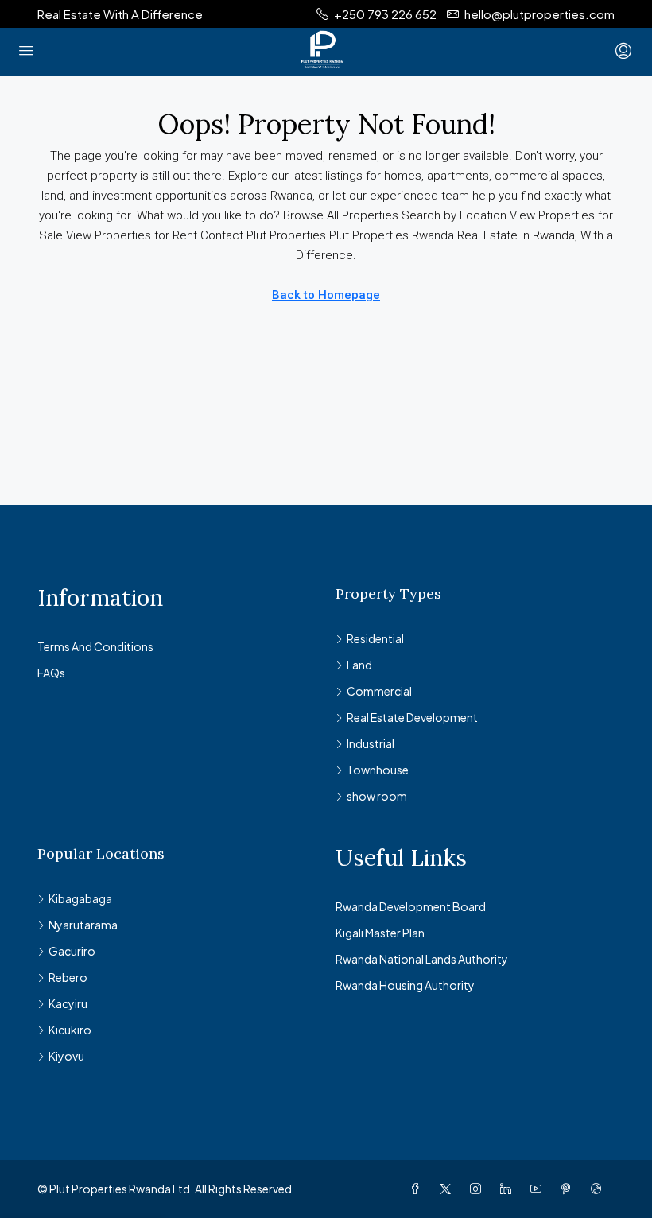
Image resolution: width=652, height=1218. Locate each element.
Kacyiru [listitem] (68, 1003)
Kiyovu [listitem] (66, 1056)
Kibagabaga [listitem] (80, 898)
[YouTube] (539, 1188)
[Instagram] (478, 1188)
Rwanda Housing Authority (405, 985)
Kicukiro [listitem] (70, 1029)
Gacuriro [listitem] (72, 951)
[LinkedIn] (509, 1188)
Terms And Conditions (95, 646)
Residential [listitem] (375, 638)
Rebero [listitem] (68, 977)
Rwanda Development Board (411, 906)
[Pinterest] (569, 1188)
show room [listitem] (377, 796)
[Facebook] (418, 1188)
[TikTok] (599, 1188)
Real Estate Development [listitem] (412, 717)
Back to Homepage (326, 295)
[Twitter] (448, 1188)
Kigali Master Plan (380, 932)
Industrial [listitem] (370, 743)
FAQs (51, 672)
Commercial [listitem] (379, 691)
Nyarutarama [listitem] (83, 924)
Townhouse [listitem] (378, 769)
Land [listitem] (359, 664)
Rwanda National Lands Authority (422, 959)
